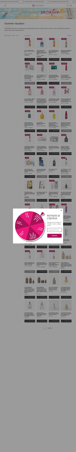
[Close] (61, 210)
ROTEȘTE (54, 235)
